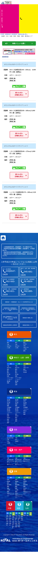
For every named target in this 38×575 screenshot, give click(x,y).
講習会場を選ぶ (23, 34)
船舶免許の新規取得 (11, 34)
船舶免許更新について (28, 325)
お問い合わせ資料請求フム (2, 18)
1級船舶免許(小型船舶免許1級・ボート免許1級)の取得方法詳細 (10, 309)
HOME (2, 34)
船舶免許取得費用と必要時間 (10, 325)
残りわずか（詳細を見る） (19, 94)
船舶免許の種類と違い (28, 317)
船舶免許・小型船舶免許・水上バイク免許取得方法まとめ (19, 302)
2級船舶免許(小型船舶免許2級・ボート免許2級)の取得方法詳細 (28, 309)
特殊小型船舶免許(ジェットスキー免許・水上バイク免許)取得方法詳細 (10, 318)
